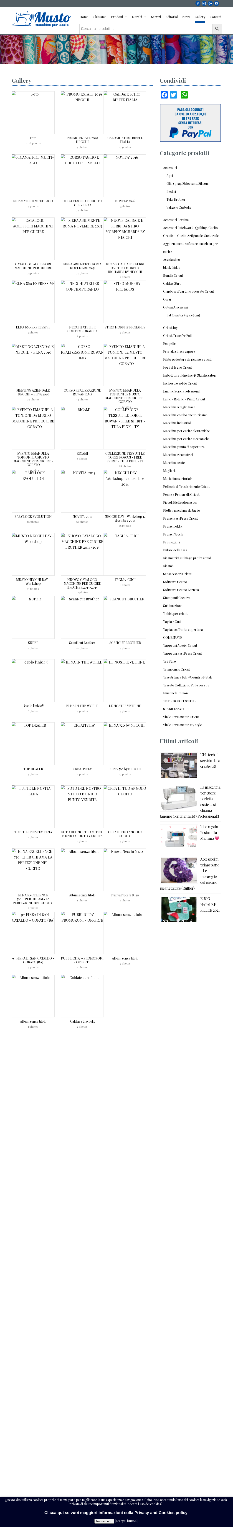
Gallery (200, 17)
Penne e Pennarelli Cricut (181, 494)
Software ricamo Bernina (181, 590)
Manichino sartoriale (177, 478)
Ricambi (168, 566)
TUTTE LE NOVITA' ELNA (33, 832)
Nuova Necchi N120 (125, 895)
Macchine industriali (177, 423)
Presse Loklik (172, 526)
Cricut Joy (170, 328)
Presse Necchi (173, 534)
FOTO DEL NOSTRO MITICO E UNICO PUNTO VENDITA (82, 834)
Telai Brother (176, 199)
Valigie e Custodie (179, 207)
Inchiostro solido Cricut (180, 383)
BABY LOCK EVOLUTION (33, 516)
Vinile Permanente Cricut (181, 717)
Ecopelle (169, 343)
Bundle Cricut (173, 275)
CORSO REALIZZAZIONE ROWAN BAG (82, 392)
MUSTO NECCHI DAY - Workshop (33, 581)
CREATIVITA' (82, 769)
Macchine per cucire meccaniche (186, 439)
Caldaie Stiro (172, 283)
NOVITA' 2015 (82, 516)
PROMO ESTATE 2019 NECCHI (82, 140)
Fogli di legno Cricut (177, 367)
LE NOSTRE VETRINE (125, 706)
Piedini (171, 191)
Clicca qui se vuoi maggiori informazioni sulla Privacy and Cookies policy (115, 1512)
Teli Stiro (169, 661)
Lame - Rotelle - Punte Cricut (184, 399)
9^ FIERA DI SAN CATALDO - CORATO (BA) (33, 960)
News (186, 17)
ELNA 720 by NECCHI (125, 769)
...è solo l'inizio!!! (33, 706)
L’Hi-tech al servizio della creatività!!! (210, 760)
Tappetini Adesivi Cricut (180, 645)
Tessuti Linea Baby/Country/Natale (188, 677)
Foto (33, 138)
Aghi (170, 175)
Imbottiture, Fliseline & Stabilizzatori (189, 375)
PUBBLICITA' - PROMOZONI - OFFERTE (82, 960)
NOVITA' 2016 (125, 201)
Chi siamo (99, 17)
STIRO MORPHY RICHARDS (125, 327)
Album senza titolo (82, 895)
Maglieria (169, 471)
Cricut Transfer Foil (177, 335)
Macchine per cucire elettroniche (186, 431)
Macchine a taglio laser (179, 407)
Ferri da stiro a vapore (179, 351)
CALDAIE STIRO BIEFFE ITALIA (125, 140)
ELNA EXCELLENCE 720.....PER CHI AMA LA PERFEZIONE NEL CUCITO (33, 899)
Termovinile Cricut (176, 669)
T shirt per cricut (175, 614)
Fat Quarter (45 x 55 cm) (183, 315)
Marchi (137, 17)
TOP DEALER (33, 769)
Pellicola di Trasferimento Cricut (186, 486)
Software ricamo (175, 582)
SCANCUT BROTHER (125, 643)
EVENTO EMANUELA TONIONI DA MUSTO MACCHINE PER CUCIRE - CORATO (33, 459)
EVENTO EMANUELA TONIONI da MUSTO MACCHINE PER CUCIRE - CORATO (125, 396)
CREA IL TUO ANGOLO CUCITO (125, 834)
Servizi (156, 17)
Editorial (171, 17)
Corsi (167, 299)
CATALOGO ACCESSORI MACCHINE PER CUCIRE (33, 266)
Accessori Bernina (176, 220)
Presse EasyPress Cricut (180, 518)
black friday (171, 267)
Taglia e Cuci (172, 621)
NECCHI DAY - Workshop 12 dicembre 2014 (125, 518)
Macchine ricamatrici (178, 455)
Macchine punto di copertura (184, 447)
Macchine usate (174, 463)
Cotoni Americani (175, 307)
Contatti (215, 17)
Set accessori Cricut (177, 574)
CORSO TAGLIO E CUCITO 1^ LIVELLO (82, 203)
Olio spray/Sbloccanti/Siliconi (187, 183)
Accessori (170, 167)
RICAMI (82, 453)
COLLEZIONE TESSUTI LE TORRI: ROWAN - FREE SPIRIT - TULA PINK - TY (125, 457)
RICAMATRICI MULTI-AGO (33, 201)
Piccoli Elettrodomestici (180, 502)
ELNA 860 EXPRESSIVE (33, 327)
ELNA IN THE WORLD (82, 706)
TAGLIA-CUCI (125, 579)
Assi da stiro (171, 259)
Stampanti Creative (176, 598)
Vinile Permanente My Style (182, 725)
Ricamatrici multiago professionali (187, 558)
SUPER (33, 643)
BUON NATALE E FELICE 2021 (210, 904)
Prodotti (117, 17)
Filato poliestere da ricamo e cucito (188, 359)
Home (84, 17)
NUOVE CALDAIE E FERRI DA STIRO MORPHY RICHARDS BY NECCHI (125, 268)
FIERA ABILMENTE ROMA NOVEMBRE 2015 (82, 266)
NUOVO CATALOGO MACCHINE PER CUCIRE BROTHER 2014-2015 (82, 583)
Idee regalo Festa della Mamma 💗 (209, 832)
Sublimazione (172, 606)
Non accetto (104, 1521)
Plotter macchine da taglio (181, 510)
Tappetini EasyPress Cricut (182, 653)
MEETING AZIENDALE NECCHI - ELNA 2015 (33, 392)
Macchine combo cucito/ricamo (185, 415)
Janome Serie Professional (181, 391)
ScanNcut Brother (82, 643)
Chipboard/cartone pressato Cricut (188, 291)
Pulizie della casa (175, 550)
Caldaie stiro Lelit (82, 1021)
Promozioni (171, 542)
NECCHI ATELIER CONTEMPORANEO (82, 329)
